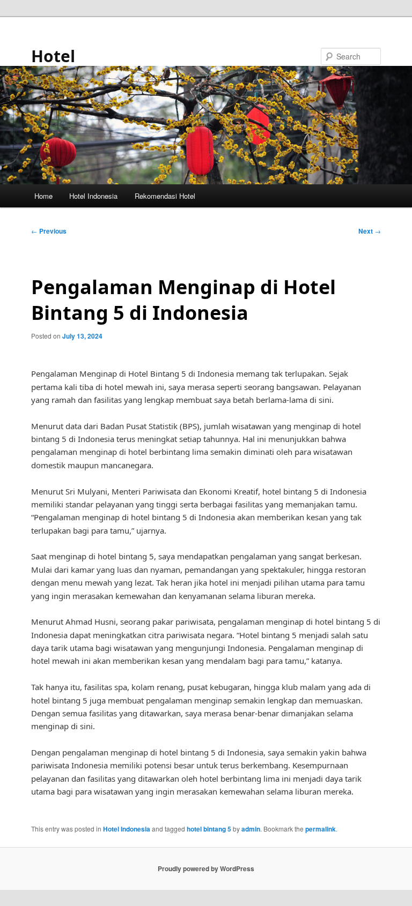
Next (369, 231)
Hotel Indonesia (93, 196)
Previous (49, 231)
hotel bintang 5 (209, 829)
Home (43, 196)
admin (250, 829)
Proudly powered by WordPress (206, 868)
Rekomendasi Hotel (165, 196)
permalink (320, 829)
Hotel (53, 56)
